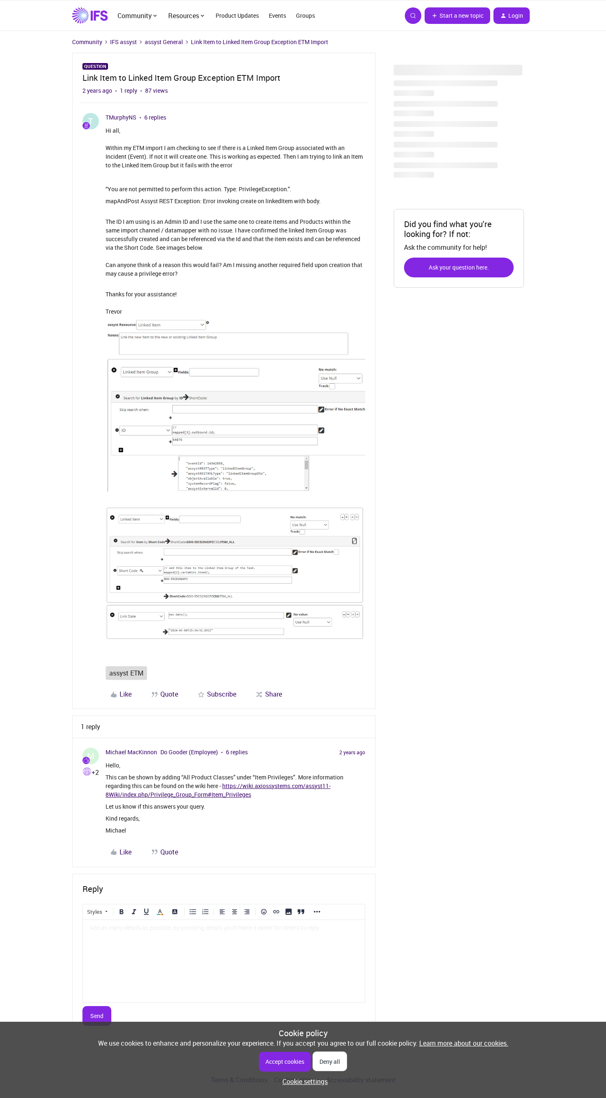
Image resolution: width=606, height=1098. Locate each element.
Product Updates (237, 15)
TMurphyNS (121, 117)
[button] (457, 15)
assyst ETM (126, 673)
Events (277, 15)
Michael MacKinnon (131, 752)
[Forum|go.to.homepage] (90, 15)
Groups (305, 15)
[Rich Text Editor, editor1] (224, 961)
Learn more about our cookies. (463, 1043)
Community (87, 42)
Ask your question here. (459, 267)
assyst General (164, 42)
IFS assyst (123, 42)
